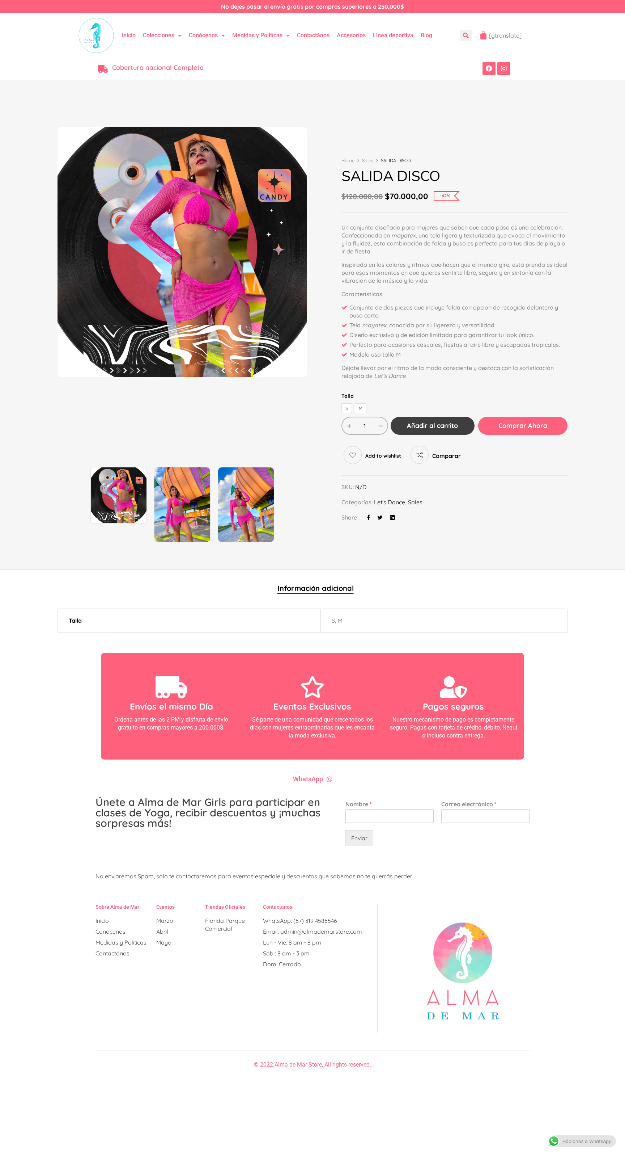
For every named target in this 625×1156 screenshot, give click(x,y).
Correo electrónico (468, 804)
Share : (350, 517)
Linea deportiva (393, 35)
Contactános (313, 35)
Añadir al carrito (432, 425)
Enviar (359, 838)
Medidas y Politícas (257, 35)
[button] (466, 35)
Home (347, 160)
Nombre (358, 804)
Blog (426, 35)
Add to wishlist (383, 456)
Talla (347, 396)
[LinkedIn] (392, 517)
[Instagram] (503, 68)
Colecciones (158, 35)
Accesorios (351, 35)
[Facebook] (489, 68)
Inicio (129, 35)
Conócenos (203, 35)
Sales (367, 160)
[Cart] (483, 35)
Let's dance (389, 502)
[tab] (315, 589)
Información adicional (315, 588)
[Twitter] (380, 517)
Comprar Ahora (522, 425)
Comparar (446, 455)
